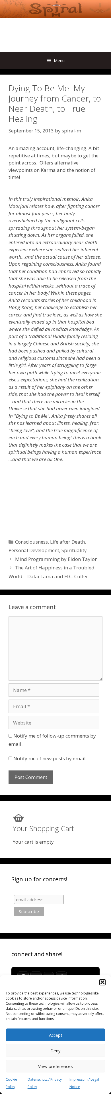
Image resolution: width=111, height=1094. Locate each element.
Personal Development (34, 550)
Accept (55, 1035)
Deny (55, 1050)
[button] (102, 982)
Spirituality (74, 550)
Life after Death (67, 541)
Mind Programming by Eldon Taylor (56, 559)
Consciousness (31, 541)
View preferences (55, 1066)
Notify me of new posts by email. (50, 758)
